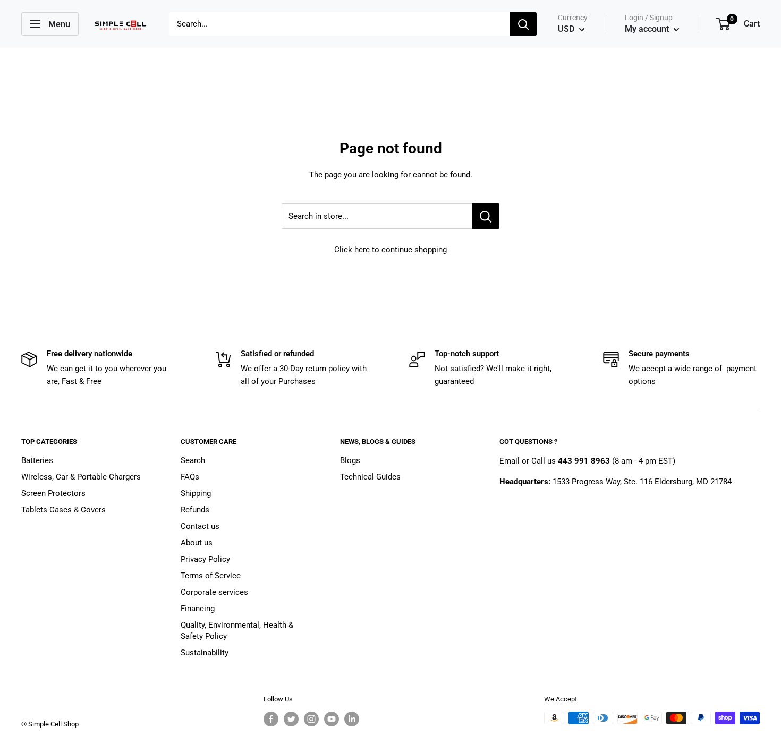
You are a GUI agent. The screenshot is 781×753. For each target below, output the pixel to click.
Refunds (195, 510)
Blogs (350, 460)
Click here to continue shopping (390, 249)
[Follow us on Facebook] (271, 719)
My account (648, 29)
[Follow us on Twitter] (291, 719)
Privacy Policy (205, 559)
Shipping (196, 493)
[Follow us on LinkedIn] (351, 719)
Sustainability (204, 652)
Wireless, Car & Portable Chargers (81, 477)
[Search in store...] (485, 216)
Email (509, 461)
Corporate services (214, 592)
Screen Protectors (53, 493)
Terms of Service (211, 575)
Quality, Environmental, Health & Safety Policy (237, 630)
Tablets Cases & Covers (63, 510)
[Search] (523, 24)
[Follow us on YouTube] (331, 719)
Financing (198, 608)
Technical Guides (370, 477)
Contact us (200, 526)
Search (193, 460)
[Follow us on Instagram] (311, 719)
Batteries (37, 460)
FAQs (190, 477)
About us (197, 542)
